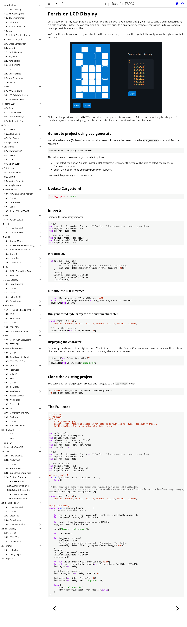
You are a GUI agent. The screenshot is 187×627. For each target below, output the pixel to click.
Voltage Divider (10, 142)
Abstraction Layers (15, 26)
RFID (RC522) (9, 365)
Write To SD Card (15, 361)
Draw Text (11, 515)
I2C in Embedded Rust (17, 271)
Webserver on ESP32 (17, 249)
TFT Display (8, 528)
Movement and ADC (16, 412)
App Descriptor (13, 78)
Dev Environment (14, 17)
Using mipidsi (13, 554)
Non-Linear (12, 318)
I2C (4, 266)
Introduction (8, 5)
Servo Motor (9, 189)
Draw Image (12, 301)
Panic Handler (13, 52)
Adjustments (12, 172)
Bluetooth (7, 430)
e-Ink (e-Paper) (10, 502)
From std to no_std (11, 39)
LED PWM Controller (16, 95)
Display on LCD (18, 485)
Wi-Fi (5, 236)
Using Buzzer (12, 163)
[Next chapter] (177, 608)
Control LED (12, 258)
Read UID (11, 387)
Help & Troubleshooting (18, 35)
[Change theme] (56, 3)
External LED (12, 112)
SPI (4, 335)
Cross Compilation (15, 43)
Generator (15, 481)
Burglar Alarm (13, 185)
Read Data (12, 391)
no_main (10, 56)
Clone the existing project (70, 376)
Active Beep (12, 133)
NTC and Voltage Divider (18, 309)
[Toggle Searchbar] (62, 3)
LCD (5, 451)
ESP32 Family (12, 9)
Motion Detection (14, 181)
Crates (10, 292)
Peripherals (12, 60)
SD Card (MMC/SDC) (12, 348)
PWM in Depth (13, 91)
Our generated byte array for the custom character (83, 314)
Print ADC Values (15, 425)
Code (8, 108)
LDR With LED (13, 232)
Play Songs (11, 138)
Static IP (10, 254)
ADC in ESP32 (13, 219)
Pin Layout (12, 459)
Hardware (11, 369)
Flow (9, 378)
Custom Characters (16, 477)
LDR (5, 224)
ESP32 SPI (11, 344)
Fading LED (8, 103)
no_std (9, 48)
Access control (14, 395)
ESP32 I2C (11, 275)
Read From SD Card (16, 357)
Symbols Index (17, 498)
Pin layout (11, 417)
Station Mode (13, 241)
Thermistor (8, 305)
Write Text (11, 537)
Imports (55, 210)
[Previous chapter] (54, 608)
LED (8, 69)
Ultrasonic (7, 146)
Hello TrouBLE (13, 447)
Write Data (12, 399)
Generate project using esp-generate (79, 133)
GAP (9, 438)
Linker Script (12, 73)
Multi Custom (17, 494)
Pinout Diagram (14, 13)
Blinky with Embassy (16, 121)
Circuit (9, 129)
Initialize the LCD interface (66, 291)
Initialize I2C (56, 254)
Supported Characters (17, 472)
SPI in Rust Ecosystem (17, 339)
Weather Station (14, 524)
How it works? (13, 151)
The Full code (59, 406)
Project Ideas (13, 404)
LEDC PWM (12, 202)
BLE (8, 434)
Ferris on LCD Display (72, 14)
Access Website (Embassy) (19, 245)
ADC (5, 215)
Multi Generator (18, 490)
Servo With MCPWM (16, 211)
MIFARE (10, 374)
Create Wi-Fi (12, 262)
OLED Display (9, 279)
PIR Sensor (7, 168)
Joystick (6, 408)
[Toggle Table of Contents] (49, 3)
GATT (9, 442)
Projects (7, 558)
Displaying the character (65, 342)
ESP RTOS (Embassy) (12, 116)
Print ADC (11, 326)
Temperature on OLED (17, 331)
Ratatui (6, 545)
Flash (9, 82)
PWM (5, 86)
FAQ (8, 30)
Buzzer (6, 125)
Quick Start (11, 22)
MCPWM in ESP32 (15, 99)
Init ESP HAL (12, 65)
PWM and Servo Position (18, 193)
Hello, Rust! (12, 297)
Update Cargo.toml (64, 188)
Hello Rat (11, 550)
